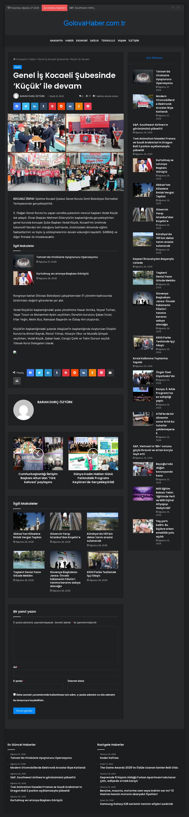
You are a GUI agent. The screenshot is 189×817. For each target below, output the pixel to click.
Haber (69, 40)
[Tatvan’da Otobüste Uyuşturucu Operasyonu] (23, 261)
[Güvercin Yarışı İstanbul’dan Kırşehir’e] (65, 521)
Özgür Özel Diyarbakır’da (165, 374)
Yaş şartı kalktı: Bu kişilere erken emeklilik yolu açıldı (165, 528)
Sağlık (94, 40)
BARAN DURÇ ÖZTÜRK (32, 96)
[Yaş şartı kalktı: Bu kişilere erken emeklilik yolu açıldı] (143, 526)
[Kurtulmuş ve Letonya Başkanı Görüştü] (23, 278)
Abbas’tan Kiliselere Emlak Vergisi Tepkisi (27, 535)
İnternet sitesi (76, 680)
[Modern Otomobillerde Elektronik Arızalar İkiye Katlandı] (143, 101)
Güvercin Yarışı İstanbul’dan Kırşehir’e (65, 535)
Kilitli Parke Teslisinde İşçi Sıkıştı (101, 573)
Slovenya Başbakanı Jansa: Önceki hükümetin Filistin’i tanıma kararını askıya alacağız (65, 579)
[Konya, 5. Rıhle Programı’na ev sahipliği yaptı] (143, 394)
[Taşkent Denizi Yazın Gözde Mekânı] (29, 560)
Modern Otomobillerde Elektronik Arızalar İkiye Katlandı (165, 104)
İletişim (134, 40)
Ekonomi (81, 40)
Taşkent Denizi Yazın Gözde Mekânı (27, 573)
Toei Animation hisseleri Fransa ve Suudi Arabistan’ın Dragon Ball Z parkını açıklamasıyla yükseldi (154, 144)
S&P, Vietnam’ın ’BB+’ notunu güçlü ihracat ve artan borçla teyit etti (153, 450)
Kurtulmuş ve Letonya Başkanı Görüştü (62, 273)
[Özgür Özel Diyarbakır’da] (143, 377)
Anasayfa (56, 40)
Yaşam (122, 40)
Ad (15, 667)
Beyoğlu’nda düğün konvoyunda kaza (164, 469)
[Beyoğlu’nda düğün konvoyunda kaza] (143, 469)
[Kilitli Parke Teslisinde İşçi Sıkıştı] (102, 560)
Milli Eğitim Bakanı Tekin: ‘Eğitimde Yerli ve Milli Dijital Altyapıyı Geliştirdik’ (165, 498)
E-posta (18, 680)
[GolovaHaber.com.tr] (94, 23)
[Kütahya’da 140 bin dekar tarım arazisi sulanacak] (102, 521)
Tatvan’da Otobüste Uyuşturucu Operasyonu (67, 257)
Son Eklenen (154, 58)
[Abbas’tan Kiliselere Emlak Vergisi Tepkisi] (29, 521)
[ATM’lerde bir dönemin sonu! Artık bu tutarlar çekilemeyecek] (143, 419)
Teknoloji (108, 40)
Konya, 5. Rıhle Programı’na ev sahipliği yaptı (165, 395)
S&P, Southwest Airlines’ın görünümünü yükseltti (97, 7)
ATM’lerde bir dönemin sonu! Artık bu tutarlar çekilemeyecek (165, 423)
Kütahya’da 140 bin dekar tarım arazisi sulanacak (100, 537)
